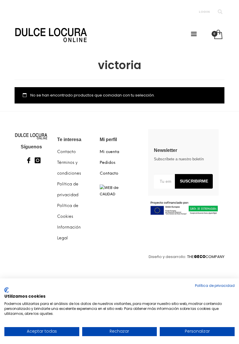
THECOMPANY (205, 256)
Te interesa (69, 139)
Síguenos (31, 146)
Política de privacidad (215, 285)
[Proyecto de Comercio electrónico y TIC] (183, 208)
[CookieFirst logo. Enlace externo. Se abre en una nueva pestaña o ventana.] (6, 290)
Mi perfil (108, 139)
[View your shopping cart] (217, 35)
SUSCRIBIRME (194, 181)
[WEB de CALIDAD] (116, 191)
